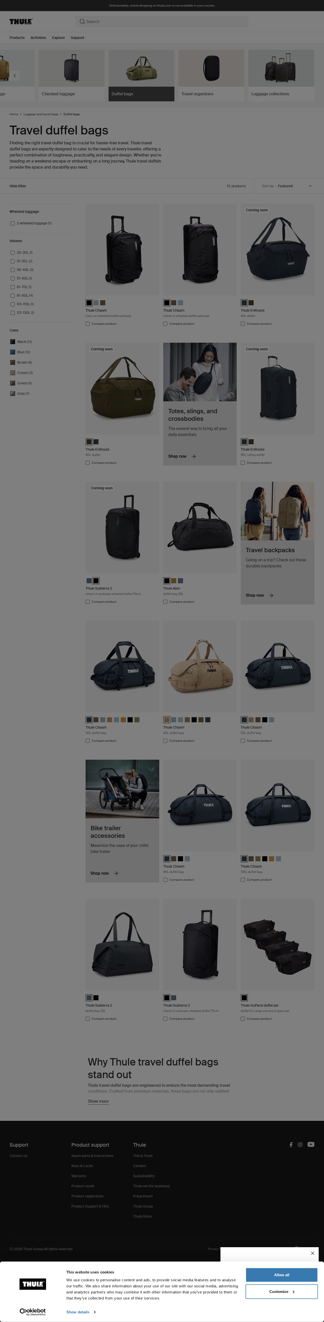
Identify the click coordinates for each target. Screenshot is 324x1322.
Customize (278, 1291)
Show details (77, 1312)
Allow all (281, 1275)
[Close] (313, 1253)
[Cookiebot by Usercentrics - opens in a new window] (33, 1312)
